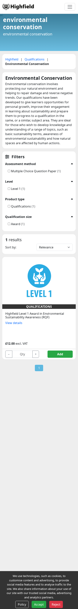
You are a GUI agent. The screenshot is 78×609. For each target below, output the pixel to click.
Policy (22, 604)
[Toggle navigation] (70, 7)
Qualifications (35, 59)
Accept (39, 604)
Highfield (12, 59)
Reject (56, 604)
